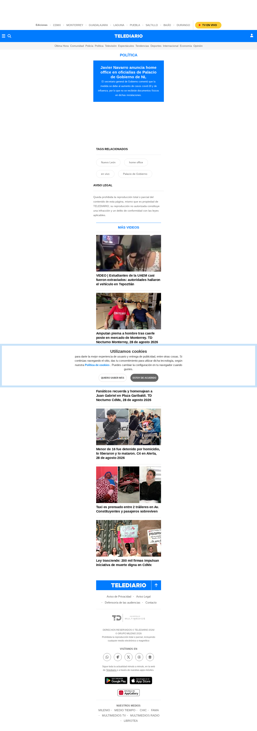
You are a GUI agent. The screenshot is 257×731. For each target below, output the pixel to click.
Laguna (118, 25)
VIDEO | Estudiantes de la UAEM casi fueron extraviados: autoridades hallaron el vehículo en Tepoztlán (128, 280)
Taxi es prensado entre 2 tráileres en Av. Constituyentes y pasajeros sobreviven (127, 509)
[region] (128, 9)
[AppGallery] (128, 693)
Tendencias (142, 45)
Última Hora (62, 45)
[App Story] (141, 681)
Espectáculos (126, 45)
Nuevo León (108, 162)
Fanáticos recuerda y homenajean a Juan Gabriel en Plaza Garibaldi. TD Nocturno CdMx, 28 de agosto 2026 (124, 395)
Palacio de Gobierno (135, 173)
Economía (186, 45)
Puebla (135, 25)
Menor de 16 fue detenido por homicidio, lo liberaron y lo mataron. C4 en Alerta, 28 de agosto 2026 (128, 453)
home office (136, 162)
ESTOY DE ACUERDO (144, 377)
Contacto (151, 602)
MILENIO (104, 710)
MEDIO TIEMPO (124, 710)
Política (99, 45)
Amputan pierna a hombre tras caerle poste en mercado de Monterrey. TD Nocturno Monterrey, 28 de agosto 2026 (127, 337)
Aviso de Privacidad (119, 596)
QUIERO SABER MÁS (112, 377)
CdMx (57, 25)
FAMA (155, 710)
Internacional (170, 45)
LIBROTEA (131, 720)
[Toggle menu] (3, 36)
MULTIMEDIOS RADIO (145, 715)
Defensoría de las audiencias (122, 602)
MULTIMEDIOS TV (114, 715)
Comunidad (77, 45)
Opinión (198, 45)
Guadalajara (98, 25)
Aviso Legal (143, 596)
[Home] (128, 36)
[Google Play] (116, 681)
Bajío (167, 25)
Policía (89, 45)
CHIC (143, 710)
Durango (183, 25)
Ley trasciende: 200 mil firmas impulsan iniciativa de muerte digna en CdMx (127, 563)
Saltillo (152, 25)
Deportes (156, 45)
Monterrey (74, 25)
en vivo (105, 173)
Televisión (111, 45)
